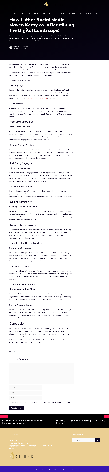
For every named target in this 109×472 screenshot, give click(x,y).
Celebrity (89, 13)
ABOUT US (45, 435)
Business (22, 13)
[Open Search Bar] (96, 13)
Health (43, 13)
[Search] (97, 440)
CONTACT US (46, 440)
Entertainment (33, 13)
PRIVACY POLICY (47, 445)
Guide (62, 13)
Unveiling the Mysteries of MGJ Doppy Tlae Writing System (80, 421)
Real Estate (71, 13)
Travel (80, 13)
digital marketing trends (37, 98)
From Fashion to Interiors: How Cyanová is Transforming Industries (22, 421)
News (14, 13)
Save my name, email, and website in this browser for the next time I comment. (40, 402)
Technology (53, 13)
